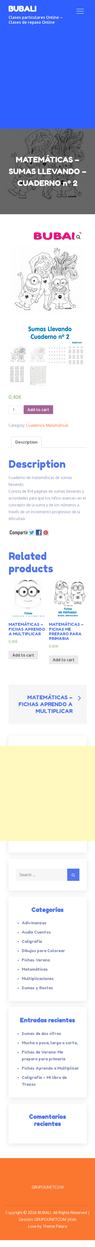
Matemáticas (35, 969)
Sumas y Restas (37, 987)
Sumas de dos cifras (41, 1033)
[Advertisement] (47, 75)
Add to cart (38, 409)
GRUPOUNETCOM (48, 1187)
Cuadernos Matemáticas (47, 425)
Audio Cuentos (36, 932)
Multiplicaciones (38, 978)
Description (26, 442)
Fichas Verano (36, 960)
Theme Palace (55, 1226)
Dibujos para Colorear (43, 950)
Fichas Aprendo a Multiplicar (50, 1068)
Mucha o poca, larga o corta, (50, 1042)
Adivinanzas (34, 922)
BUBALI (23, 8)
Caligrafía (32, 941)
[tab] (26, 442)
